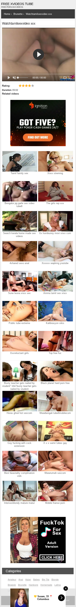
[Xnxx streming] (55, 161)
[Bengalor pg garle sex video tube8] (19, 191)
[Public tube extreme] (19, 311)
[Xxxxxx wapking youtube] (55, 251)
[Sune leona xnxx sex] (19, 281)
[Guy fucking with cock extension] (19, 431)
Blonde (55, 579)
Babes (36, 579)
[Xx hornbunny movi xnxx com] (55, 221)
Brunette (22, 584)
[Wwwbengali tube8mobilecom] (55, 401)
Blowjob (12, 584)
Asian (28, 579)
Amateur (12, 579)
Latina (57, 584)
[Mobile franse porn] (55, 491)
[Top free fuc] (55, 341)
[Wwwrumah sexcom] (55, 461)
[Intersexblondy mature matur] (19, 491)
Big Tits (45, 579)
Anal (20, 579)
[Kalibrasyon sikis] (55, 311)
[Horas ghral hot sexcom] (19, 401)
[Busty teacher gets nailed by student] (19, 371)
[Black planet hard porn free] (55, 371)
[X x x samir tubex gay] (55, 431)
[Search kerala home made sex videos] (19, 221)
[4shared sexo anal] (19, 251)
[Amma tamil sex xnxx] (55, 281)
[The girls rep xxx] (55, 191)
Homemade (46, 584)
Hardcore (33, 584)
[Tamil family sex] (19, 161)
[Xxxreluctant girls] (19, 341)
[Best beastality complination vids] (19, 461)
